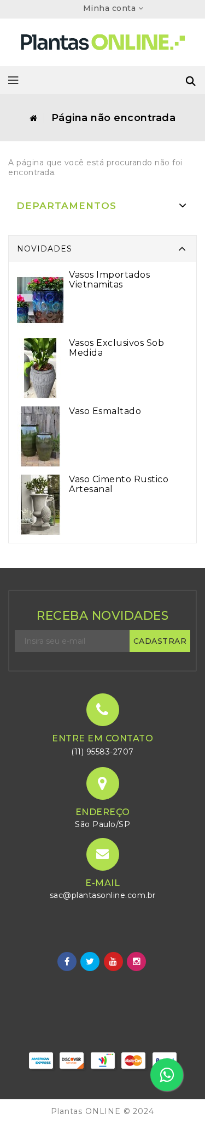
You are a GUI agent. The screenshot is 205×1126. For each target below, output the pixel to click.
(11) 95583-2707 (102, 752)
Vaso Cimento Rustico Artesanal (118, 484)
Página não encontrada (113, 118)
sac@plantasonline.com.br (103, 895)
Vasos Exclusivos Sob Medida (116, 348)
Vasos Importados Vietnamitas (109, 279)
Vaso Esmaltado (105, 411)
